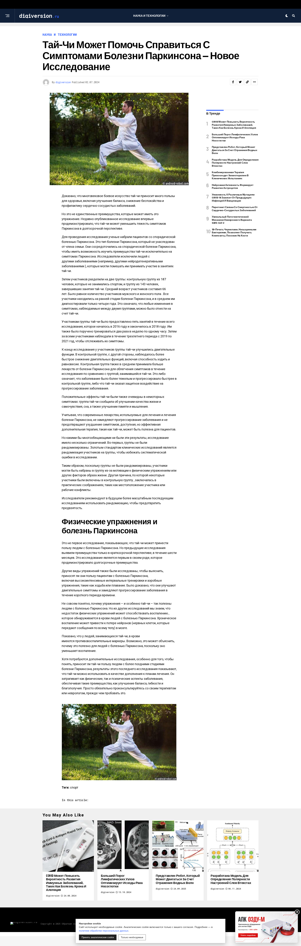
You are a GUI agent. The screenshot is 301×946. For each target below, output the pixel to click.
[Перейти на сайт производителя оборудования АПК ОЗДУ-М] (266, 927)
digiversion (63, 82)
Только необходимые (132, 937)
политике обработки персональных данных (103, 930)
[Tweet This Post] (240, 82)
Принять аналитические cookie (98, 937)
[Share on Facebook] (233, 82)
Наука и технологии (149, 15)
